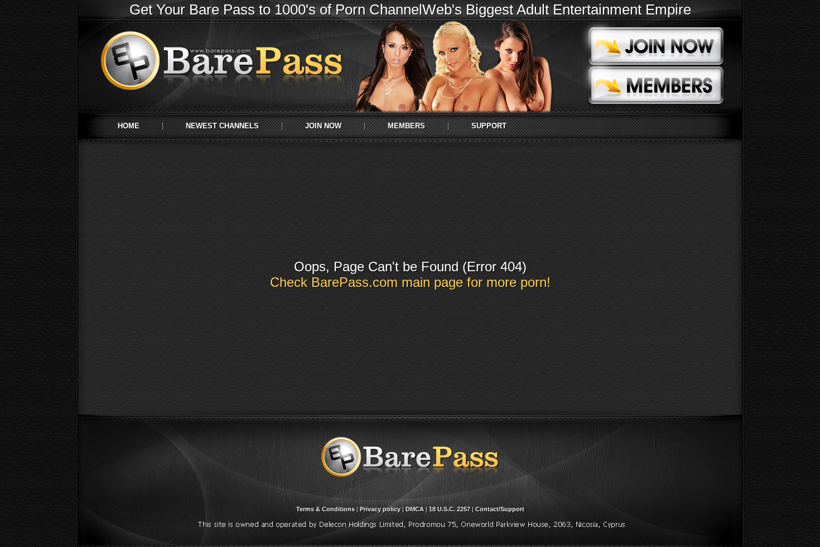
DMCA (415, 509)
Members (406, 126)
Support (489, 126)
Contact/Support (499, 509)
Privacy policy (380, 509)
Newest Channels (222, 126)
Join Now (323, 126)
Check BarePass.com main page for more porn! (410, 282)
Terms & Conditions (325, 509)
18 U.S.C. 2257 (449, 509)
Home (128, 126)
